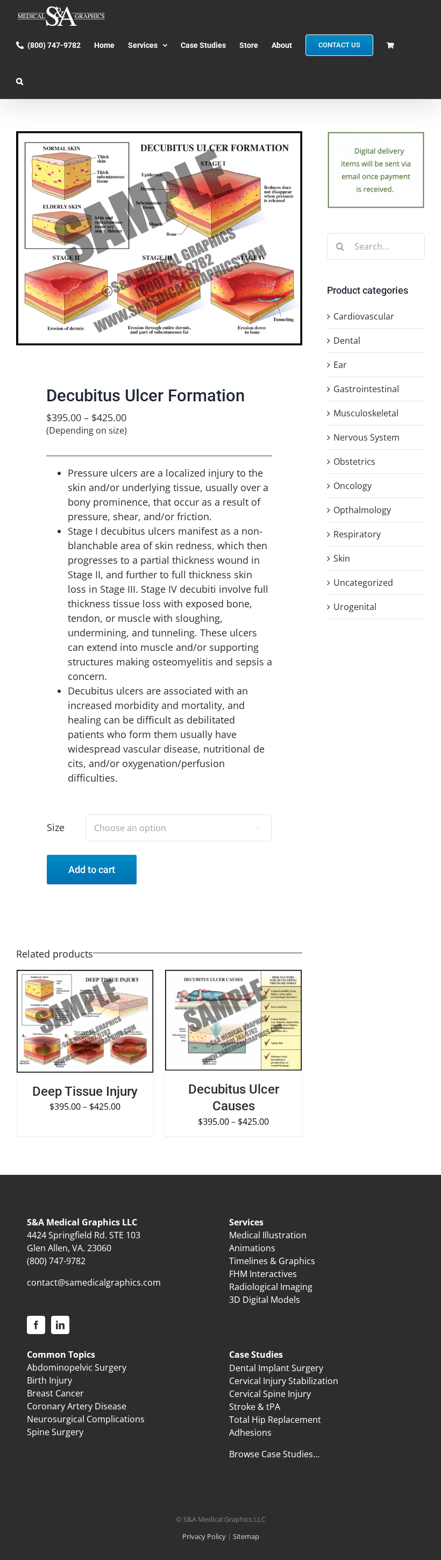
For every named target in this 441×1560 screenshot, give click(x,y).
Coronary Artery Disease (76, 1406)
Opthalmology (362, 510)
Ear (340, 365)
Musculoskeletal (366, 413)
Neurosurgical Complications (86, 1419)
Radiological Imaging (270, 1287)
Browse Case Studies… (274, 1454)
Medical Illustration (268, 1235)
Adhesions (250, 1432)
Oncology (352, 486)
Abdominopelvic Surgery (76, 1367)
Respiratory (357, 534)
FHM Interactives (263, 1274)
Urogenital (354, 607)
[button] (19, 81)
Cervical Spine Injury (270, 1394)
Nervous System (366, 437)
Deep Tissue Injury (85, 1091)
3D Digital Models (264, 1300)
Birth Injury (49, 1380)
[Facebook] (36, 1325)
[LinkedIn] (60, 1325)
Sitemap (246, 1536)
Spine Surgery (55, 1432)
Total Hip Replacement (275, 1420)
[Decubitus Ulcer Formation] (159, 238)
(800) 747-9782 (56, 1261)
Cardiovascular (363, 316)
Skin (341, 558)
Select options (65, 1017)
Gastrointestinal (366, 389)
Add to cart (91, 869)
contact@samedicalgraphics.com (94, 1282)
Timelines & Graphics (272, 1261)
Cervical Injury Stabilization (283, 1381)
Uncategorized (363, 582)
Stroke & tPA (254, 1407)
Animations (252, 1248)
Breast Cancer (55, 1393)
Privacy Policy (204, 1536)
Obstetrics (354, 461)
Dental (346, 340)
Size (56, 827)
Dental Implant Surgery (276, 1368)
